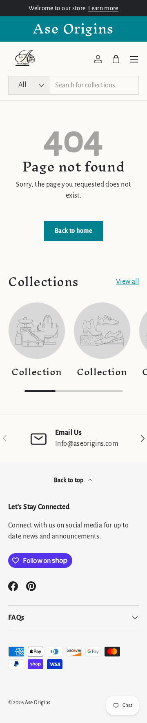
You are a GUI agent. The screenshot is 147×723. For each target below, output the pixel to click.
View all (127, 281)
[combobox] (73, 85)
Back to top (69, 480)
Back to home (73, 230)
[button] (116, 59)
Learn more (103, 8)
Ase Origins (38, 702)
